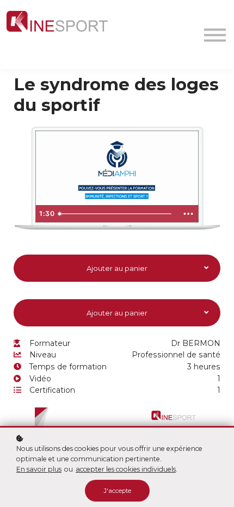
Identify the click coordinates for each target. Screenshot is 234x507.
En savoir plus (38, 469)
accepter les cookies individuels (126, 469)
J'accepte (117, 490)
